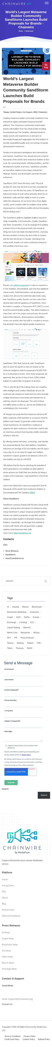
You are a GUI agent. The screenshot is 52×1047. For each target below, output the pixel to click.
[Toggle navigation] (46, 3)
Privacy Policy (29, 1036)
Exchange (11, 622)
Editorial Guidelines (11, 915)
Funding (23, 622)
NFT (9, 638)
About (5, 897)
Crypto (10, 617)
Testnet (30, 643)
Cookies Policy (28, 1039)
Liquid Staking (13, 627)
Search (5, 789)
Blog (4, 903)
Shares (10, 643)
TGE (39, 643)
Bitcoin (25, 607)
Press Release (27, 638)
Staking (20, 643)
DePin (27, 617)
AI (8, 607)
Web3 (29, 648)
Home (21, 31)
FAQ (4, 891)
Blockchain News (10, 944)
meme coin (12, 633)
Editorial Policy (44, 1039)
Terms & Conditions (12, 1036)
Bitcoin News (8, 962)
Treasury (20, 648)
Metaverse (25, 633)
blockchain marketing (16, 612)
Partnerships (8, 909)
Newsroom (29, 31)
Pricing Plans (8, 885)
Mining (36, 633)
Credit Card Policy (11, 1039)
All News (6, 932)
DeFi (18, 617)
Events (36, 617)
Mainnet (26, 627)
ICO (32, 622)
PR (15, 638)
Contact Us (7, 1004)
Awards (15, 607)
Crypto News (8, 938)
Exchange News (9, 968)
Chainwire (34, 612)
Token (9, 648)
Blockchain (37, 607)
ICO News (6, 950)
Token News (7, 956)
